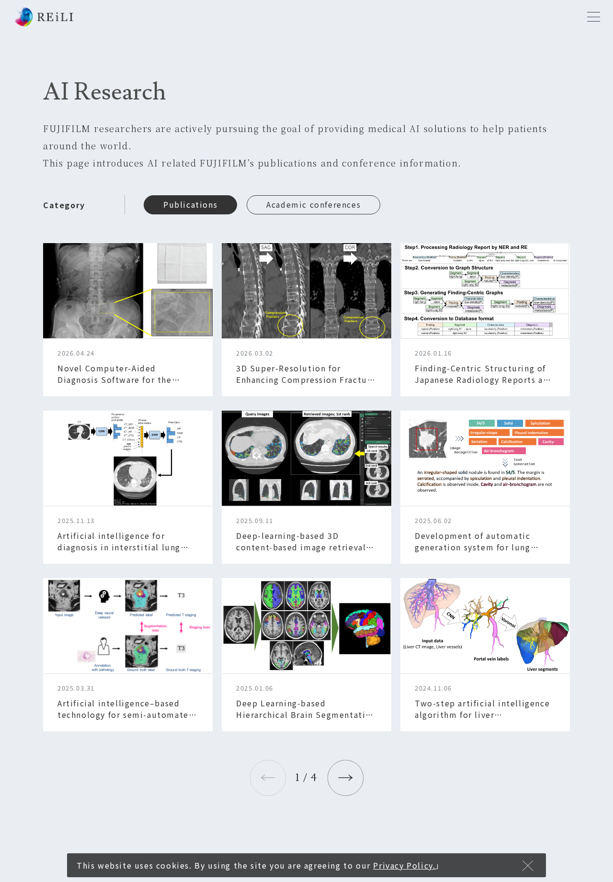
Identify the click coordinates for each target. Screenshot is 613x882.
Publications (190, 204)
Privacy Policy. (404, 865)
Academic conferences (313, 204)
